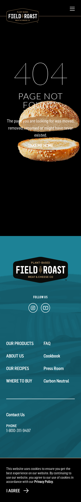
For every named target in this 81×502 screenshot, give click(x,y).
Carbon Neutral (56, 380)
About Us (15, 355)
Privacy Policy (43, 482)
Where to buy (19, 380)
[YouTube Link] (45, 309)
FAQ (47, 343)
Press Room (54, 368)
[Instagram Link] (33, 309)
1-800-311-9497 (18, 430)
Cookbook (52, 355)
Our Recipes (17, 368)
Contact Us (15, 414)
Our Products (20, 343)
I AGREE (13, 490)
